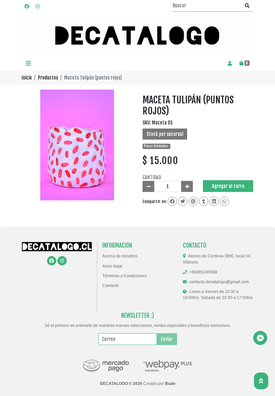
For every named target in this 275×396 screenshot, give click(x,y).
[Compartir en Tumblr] (203, 201)
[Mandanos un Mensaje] (260, 338)
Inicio (26, 78)
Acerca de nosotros (120, 256)
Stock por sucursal (165, 134)
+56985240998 (203, 272)
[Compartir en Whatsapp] (224, 201)
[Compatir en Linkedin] (214, 201)
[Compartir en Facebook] (172, 201)
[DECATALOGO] (137, 34)
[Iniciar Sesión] (229, 63)
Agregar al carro (228, 186)
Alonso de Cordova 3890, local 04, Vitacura (217, 259)
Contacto (110, 285)
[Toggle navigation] (28, 63)
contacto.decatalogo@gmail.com (219, 282)
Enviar (167, 339)
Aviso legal (112, 266)
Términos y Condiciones (124, 276)
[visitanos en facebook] (27, 6)
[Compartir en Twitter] (182, 201)
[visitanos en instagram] (37, 6)
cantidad (152, 177)
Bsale (170, 383)
